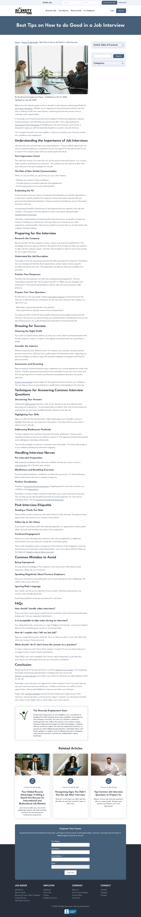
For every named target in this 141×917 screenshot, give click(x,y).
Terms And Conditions (80, 892)
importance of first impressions (27, 125)
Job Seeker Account (22, 900)
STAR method (30, 404)
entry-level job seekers (24, 108)
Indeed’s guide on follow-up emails (40, 552)
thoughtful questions (56, 297)
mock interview (21, 465)
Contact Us (76, 898)
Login (112, 11)
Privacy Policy (77, 895)
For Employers (89, 11)
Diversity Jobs (51, 11)
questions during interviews (25, 215)
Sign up (121, 11)
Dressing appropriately (24, 382)
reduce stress (33, 489)
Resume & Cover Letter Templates (27, 895)
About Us (75, 890)
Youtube (104, 895)
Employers (47, 890)
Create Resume (20, 898)
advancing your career (64, 670)
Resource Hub (76, 11)
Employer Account (50, 898)
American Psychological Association (50, 500)
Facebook (104, 892)
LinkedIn (104, 890)
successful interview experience (36, 486)
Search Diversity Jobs (109, 2)
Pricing (46, 895)
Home (17, 42)
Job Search (19, 890)
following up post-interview (25, 676)
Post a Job (47, 892)
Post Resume (63, 11)
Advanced (122, 2)
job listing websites (32, 694)
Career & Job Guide (30, 42)
